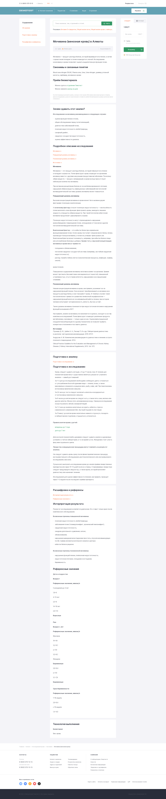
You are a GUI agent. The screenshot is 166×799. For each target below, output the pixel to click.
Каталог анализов (55, 759)
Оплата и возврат (103, 782)
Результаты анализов (74, 762)
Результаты (129, 3)
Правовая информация (118, 782)
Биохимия (49, 746)
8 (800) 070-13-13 (27, 3)
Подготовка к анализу (29, 35)
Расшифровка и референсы (31, 42)
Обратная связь (73, 767)
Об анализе (26, 28)
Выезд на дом (54, 767)
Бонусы (141, 3)
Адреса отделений (56, 764)
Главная (21, 746)
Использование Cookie (139, 782)
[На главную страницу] (26, 11)
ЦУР (129, 782)
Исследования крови (38, 746)
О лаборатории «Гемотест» (99, 759)
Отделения (93, 10)
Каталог (28, 746)
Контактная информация (98, 764)
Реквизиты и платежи (97, 770)
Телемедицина (72, 759)
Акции (84, 10)
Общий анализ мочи (83, 29)
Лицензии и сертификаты (98, 767)
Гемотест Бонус (73, 764)
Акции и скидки (55, 762)
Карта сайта (91, 782)
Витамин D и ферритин (68, 29)
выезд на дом (73, 89)
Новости (93, 762)
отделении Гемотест (74, 85)
